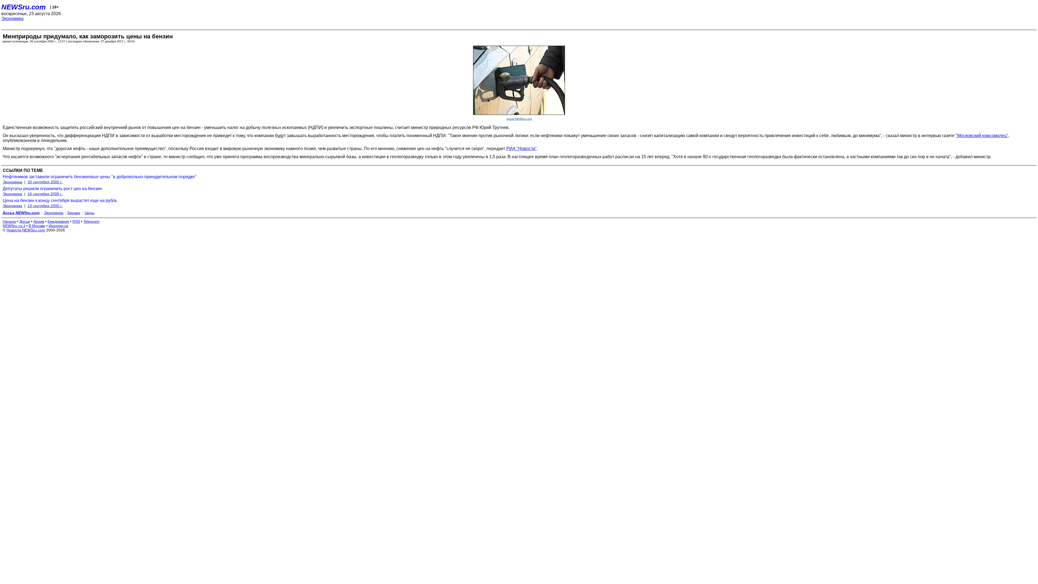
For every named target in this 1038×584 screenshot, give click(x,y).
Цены (89, 213)
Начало (9, 221)
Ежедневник (58, 221)
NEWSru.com (23, 7)
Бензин (74, 213)
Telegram (91, 221)
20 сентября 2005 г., (45, 182)
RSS (76, 221)
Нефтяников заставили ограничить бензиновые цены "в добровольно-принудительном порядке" (100, 176)
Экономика (12, 18)
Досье (24, 221)
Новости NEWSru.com (25, 230)
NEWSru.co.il (14, 226)
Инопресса (58, 226)
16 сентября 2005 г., (45, 194)
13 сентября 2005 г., (45, 206)
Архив (39, 221)
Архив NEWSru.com (519, 118)
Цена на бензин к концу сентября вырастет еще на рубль (60, 200)
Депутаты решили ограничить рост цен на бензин (52, 188)
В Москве (37, 226)
